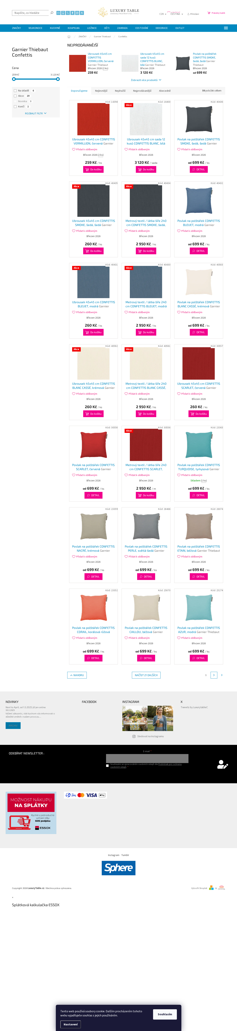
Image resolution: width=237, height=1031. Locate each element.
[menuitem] (16, 28)
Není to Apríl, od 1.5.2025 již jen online (26, 707)
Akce (23, 96)
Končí (23, 106)
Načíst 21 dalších (146, 675)
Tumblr (125, 855)
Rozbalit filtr (34, 113)
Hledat (52, 12)
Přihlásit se (147, 774)
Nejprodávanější (142, 91)
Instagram (113, 855)
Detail (201, 169)
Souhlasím (165, 1014)
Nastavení (71, 1024)
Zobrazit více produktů (144, 80)
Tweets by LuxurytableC (194, 707)
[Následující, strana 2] (214, 675)
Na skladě (26, 91)
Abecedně (165, 91)
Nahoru (78, 675)
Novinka (24, 101)
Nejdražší (120, 91)
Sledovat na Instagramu (150, 736)
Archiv (13, 725)
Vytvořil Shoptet (199, 888)
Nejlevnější (101, 91)
